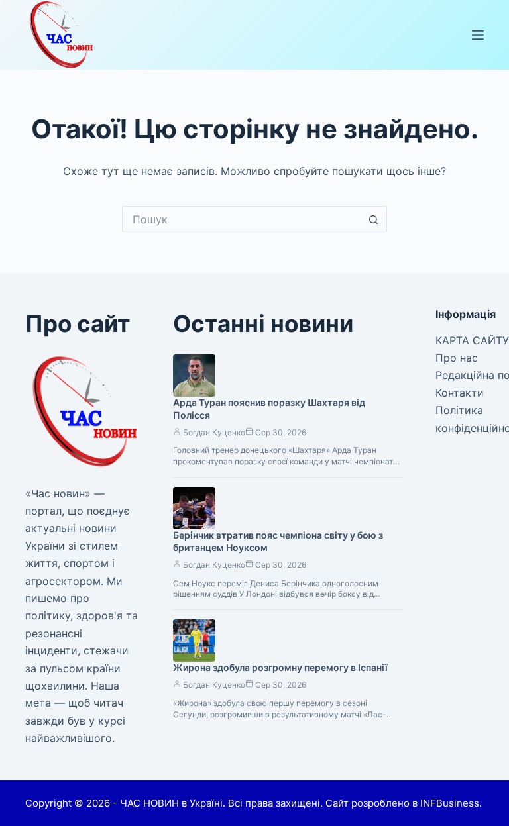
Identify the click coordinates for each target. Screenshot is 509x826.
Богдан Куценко (214, 432)
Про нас (456, 357)
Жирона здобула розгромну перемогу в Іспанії (280, 667)
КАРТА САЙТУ (472, 340)
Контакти (459, 392)
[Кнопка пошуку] (374, 219)
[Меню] (478, 35)
